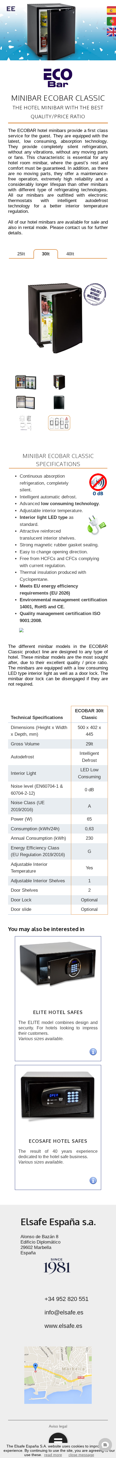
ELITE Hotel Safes (58, 1012)
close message (81, 1455)
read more (53, 1455)
